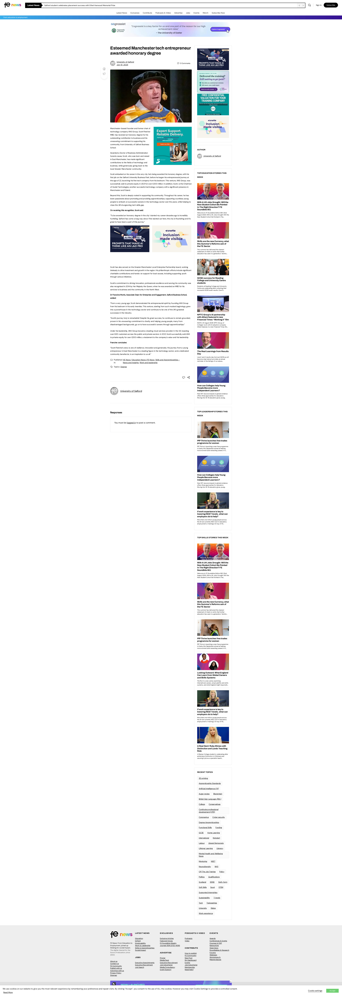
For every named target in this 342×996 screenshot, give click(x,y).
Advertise (178, 13)
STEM (221, 887)
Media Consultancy (167, 967)
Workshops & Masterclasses (215, 958)
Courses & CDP (216, 943)
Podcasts (188, 938)
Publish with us (116, 968)
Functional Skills (205, 827)
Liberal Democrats (216, 843)
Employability (140, 943)
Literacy (220, 848)
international (204, 838)
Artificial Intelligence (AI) (209, 788)
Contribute (147, 13)
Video (187, 941)
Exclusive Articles (167, 938)
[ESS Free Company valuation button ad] (213, 104)
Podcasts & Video (163, 13)
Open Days (214, 948)
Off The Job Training (207, 871)
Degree (124, 367)
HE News (127, 360)
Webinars (213, 955)
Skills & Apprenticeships (144, 948)
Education (139, 938)
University (203, 908)
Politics (202, 877)
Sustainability (204, 897)
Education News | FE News (143, 360)
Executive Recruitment (144, 965)
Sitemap (113, 975)
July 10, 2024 (122, 65)
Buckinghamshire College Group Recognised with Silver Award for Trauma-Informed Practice (84, 5)
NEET (213, 861)
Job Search (139, 967)
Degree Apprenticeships (209, 822)
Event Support (165, 969)
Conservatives (214, 804)
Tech (201, 903)
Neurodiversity (205, 866)
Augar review (204, 794)
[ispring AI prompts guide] (129, 250)
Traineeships (212, 903)
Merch (205, 13)
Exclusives (135, 13)
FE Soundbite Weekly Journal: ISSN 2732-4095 (170, 944)
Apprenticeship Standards (210, 783)
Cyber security (218, 817)
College (202, 804)
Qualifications (214, 877)
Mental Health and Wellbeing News (211, 854)
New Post (188, 958)
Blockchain (217, 794)
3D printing (203, 778)
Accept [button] (332, 991)
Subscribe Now (218, 13)
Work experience (206, 913)
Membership (190, 967)
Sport (212, 887)
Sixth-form (222, 882)
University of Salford (125, 62)
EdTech (138, 941)
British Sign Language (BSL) (210, 799)
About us (113, 961)
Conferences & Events (218, 941)
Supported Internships (208, 892)
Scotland (202, 882)
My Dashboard (190, 960)
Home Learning (213, 832)
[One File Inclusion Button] (171, 250)
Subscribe (331, 5)
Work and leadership (149, 362)
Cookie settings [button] (315, 990)
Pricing (162, 958)
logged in (131, 422)
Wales (213, 908)
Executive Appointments (144, 962)
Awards (213, 938)
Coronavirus (204, 817)
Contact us (114, 963)
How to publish (191, 953)
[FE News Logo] (12, 4)
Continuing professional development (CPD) (208, 810)
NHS (216, 866)
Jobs (188, 13)
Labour (202, 843)
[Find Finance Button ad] (213, 81)
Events (196, 13)
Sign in (319, 5)
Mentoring (203, 861)
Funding (218, 827)
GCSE (201, 832)
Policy (221, 871)
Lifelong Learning (206, 848)
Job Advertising (166, 965)
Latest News (121, 13)
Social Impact (140, 950)
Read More (8, 992)
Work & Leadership (142, 945)
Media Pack (164, 960)
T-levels (217, 897)
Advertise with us (117, 971)
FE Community (116, 966)
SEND (212, 882)
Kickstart (216, 838)
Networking (214, 945)
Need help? (189, 969)
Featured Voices (166, 941)
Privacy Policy (115, 973)
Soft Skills (203, 887)
